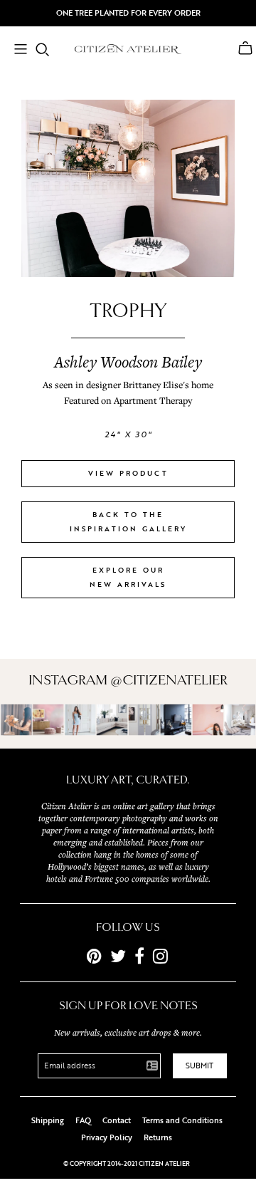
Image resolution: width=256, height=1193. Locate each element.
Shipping (47, 1120)
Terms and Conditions (182, 1120)
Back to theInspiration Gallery (128, 521)
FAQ (83, 1120)
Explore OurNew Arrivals (128, 577)
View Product (128, 473)
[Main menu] (20, 50)
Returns (158, 1137)
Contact (116, 1120)
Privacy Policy (106, 1137)
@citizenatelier (169, 680)
